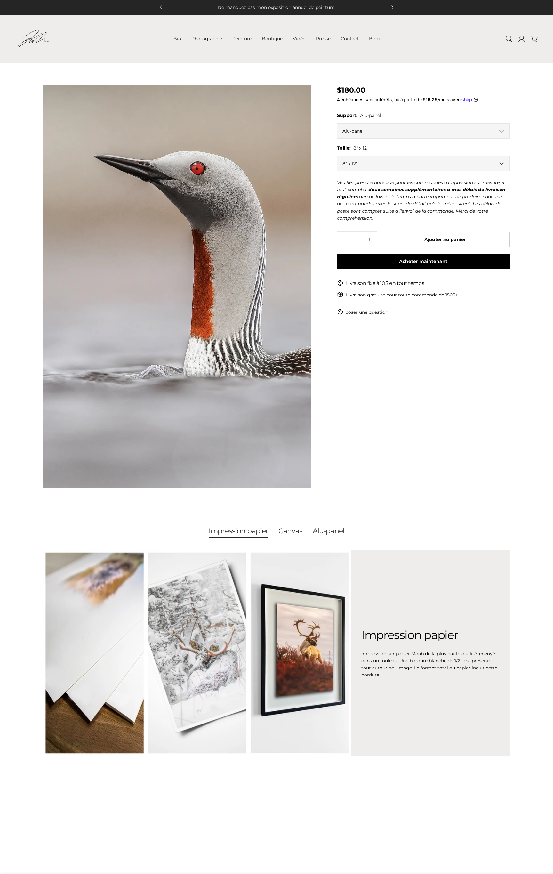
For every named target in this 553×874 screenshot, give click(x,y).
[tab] (238, 532)
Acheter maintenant (423, 261)
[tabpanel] (276, 653)
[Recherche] (508, 38)
